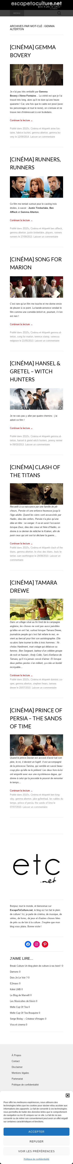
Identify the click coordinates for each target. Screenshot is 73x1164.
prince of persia (25, 803)
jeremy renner (55, 440)
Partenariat (17, 1078)
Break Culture (17, 966)
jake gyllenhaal (40, 798)
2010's (26, 128)
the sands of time (44, 803)
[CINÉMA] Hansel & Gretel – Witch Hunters (35, 371)
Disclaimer (17, 1067)
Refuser (37, 1141)
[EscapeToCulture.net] (36, 5)
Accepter (36, 1131)
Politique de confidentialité (36, 1159)
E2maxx (14, 983)
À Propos (16, 1055)
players (49, 232)
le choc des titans (43, 551)
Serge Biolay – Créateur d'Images (27, 1018)
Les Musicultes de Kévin (22, 1001)
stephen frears (40, 683)
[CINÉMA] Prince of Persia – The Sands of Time (36, 718)
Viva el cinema (17, 1024)
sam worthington (25, 555)
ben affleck (56, 228)
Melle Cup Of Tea (19, 1007)
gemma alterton (40, 132)
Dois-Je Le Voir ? (18, 977)
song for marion (25, 336)
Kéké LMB (15, 989)
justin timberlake (35, 232)
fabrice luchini (23, 132)
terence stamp (42, 336)
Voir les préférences (36, 1151)
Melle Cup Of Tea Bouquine (24, 1013)
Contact (16, 1061)
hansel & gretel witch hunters (32, 440)
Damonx (14, 971)
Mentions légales (20, 1073)
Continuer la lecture (21, 120)
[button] (67, 1095)
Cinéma (34, 128)
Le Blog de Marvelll (20, 995)
